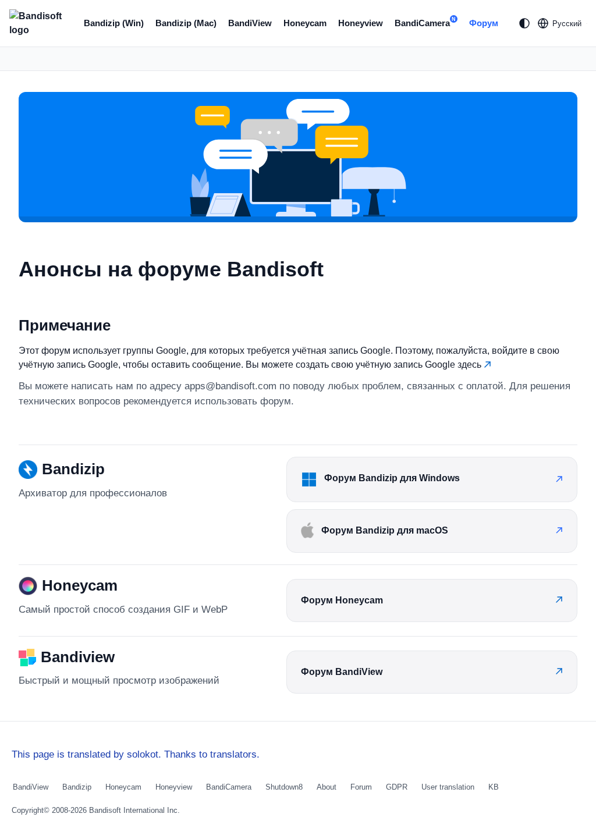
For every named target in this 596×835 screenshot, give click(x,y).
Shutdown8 (284, 787)
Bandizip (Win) (114, 23)
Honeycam (305, 23)
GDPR (396, 787)
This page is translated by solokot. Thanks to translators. (136, 754)
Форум (483, 23)
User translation (447, 787)
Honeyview (360, 23)
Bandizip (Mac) (186, 23)
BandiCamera (425, 22)
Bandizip (76, 787)
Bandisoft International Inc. (134, 810)
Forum (361, 787)
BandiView (250, 23)
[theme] (524, 23)
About (326, 787)
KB (493, 787)
